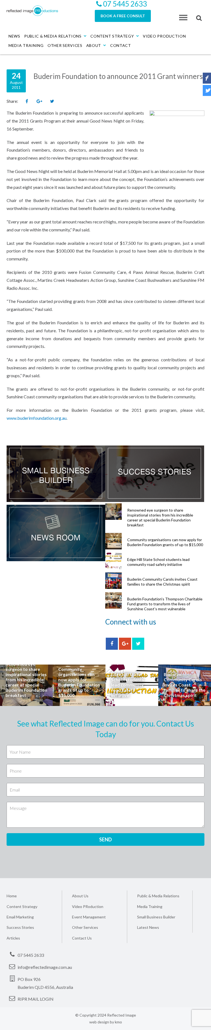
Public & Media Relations (53, 36)
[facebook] (112, 644)
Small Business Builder (156, 917)
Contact (120, 45)
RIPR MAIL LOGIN (36, 998)
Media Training (26, 45)
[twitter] (138, 644)
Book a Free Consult (123, 15)
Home (12, 895)
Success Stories (20, 927)
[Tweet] (52, 101)
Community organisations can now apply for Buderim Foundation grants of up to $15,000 (165, 542)
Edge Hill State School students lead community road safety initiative (158, 562)
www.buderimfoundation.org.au (36, 418)
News (14, 36)
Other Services (65, 45)
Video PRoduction (87, 906)
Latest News (148, 927)
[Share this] (27, 101)
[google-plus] (125, 644)
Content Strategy (112, 36)
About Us (80, 895)
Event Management (89, 917)
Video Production (164, 36)
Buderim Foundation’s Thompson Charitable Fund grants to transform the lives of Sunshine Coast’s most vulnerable (164, 604)
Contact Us (82, 938)
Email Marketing (20, 917)
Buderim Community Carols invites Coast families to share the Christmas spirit (162, 581)
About (93, 45)
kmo (118, 1022)
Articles (13, 938)
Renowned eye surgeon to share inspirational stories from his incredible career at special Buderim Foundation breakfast (160, 517)
